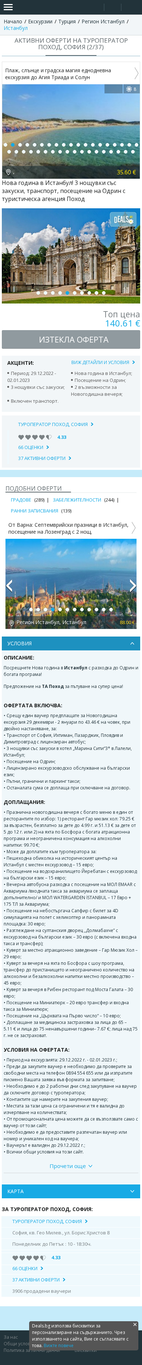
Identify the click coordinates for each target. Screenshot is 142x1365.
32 (96, 152)
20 (9, 152)
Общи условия (20, 1344)
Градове (21, 499)
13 (93, 145)
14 (100, 145)
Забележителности (77, 499)
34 (111, 152)
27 (60, 152)
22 (23, 152)
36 (125, 152)
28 (67, 152)
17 (122, 145)
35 (118, 152)
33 (104, 152)
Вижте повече (59, 1345)
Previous (8, 589)
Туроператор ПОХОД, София (53, 424)
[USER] (113, 8)
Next (133, 589)
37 (133, 152)
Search (95, 7)
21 (16, 152)
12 (85, 145)
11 (78, 145)
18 (129, 145)
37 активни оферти (42, 458)
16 (115, 145)
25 (45, 152)
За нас (11, 1337)
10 (71, 145)
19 (136, 145)
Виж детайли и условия (100, 362)
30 (82, 152)
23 (31, 152)
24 (38, 152)
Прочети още (68, 1166)
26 (53, 152)
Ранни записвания (34, 510)
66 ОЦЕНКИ (30, 447)
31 (89, 152)
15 (107, 145)
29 (74, 152)
